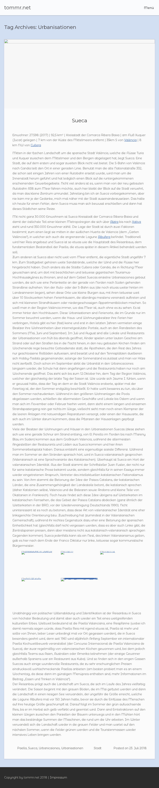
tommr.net (17, 7)
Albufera (104, 237)
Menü (148, 8)
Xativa (136, 222)
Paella (22, 748)
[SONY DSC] (31, 578)
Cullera (36, 145)
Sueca (79, 120)
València (130, 140)
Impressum (58, 777)
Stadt (97, 748)
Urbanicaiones (49, 748)
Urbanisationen (72, 748)
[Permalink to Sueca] (79, 73)
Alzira (114, 222)
